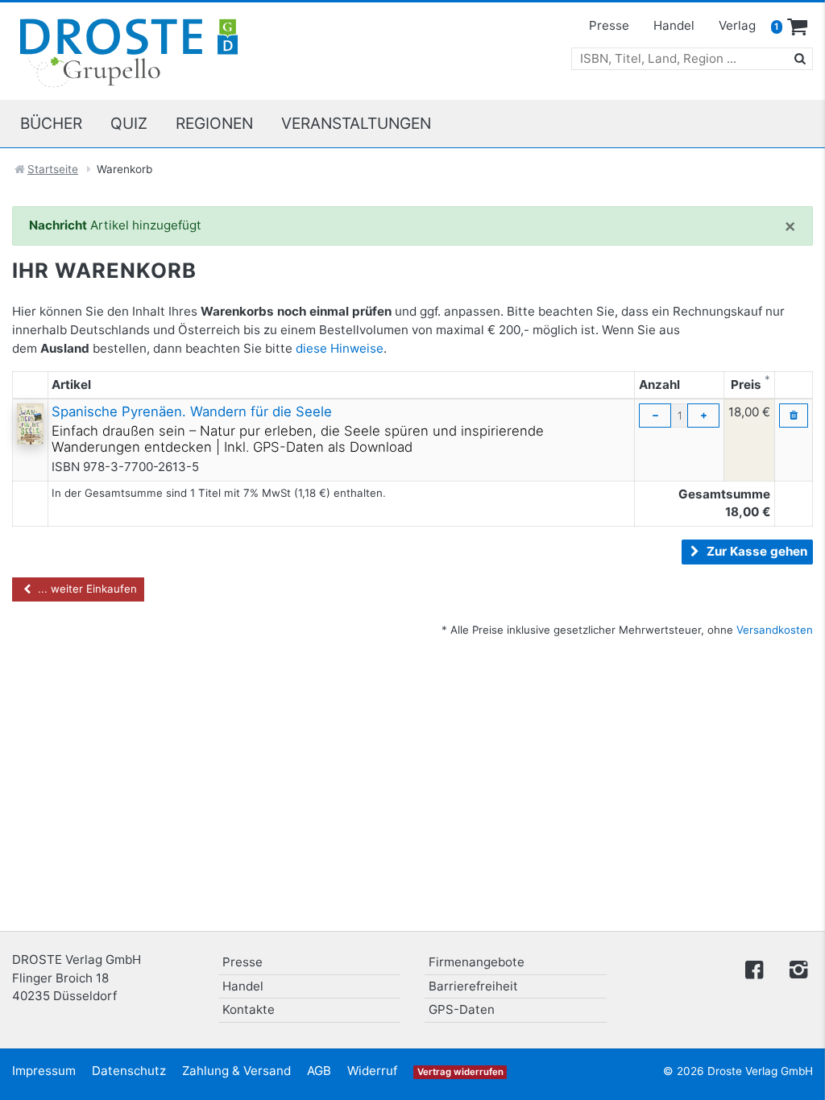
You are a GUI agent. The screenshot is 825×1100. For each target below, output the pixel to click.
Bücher (51, 123)
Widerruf (372, 1070)
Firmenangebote (476, 962)
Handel (673, 25)
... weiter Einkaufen (86, 588)
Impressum (44, 1070)
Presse (609, 25)
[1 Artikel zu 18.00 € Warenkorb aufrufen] (797, 27)
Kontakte (248, 1009)
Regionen (214, 123)
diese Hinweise (339, 348)
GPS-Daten (462, 1009)
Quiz (128, 123)
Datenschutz (129, 1070)
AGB (319, 1070)
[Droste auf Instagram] (795, 968)
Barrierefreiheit (473, 986)
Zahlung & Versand (236, 1070)
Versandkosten (774, 629)
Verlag (737, 25)
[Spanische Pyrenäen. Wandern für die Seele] (30, 423)
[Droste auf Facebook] (754, 968)
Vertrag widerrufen (460, 1071)
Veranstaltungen (356, 123)
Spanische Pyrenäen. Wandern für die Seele (192, 411)
